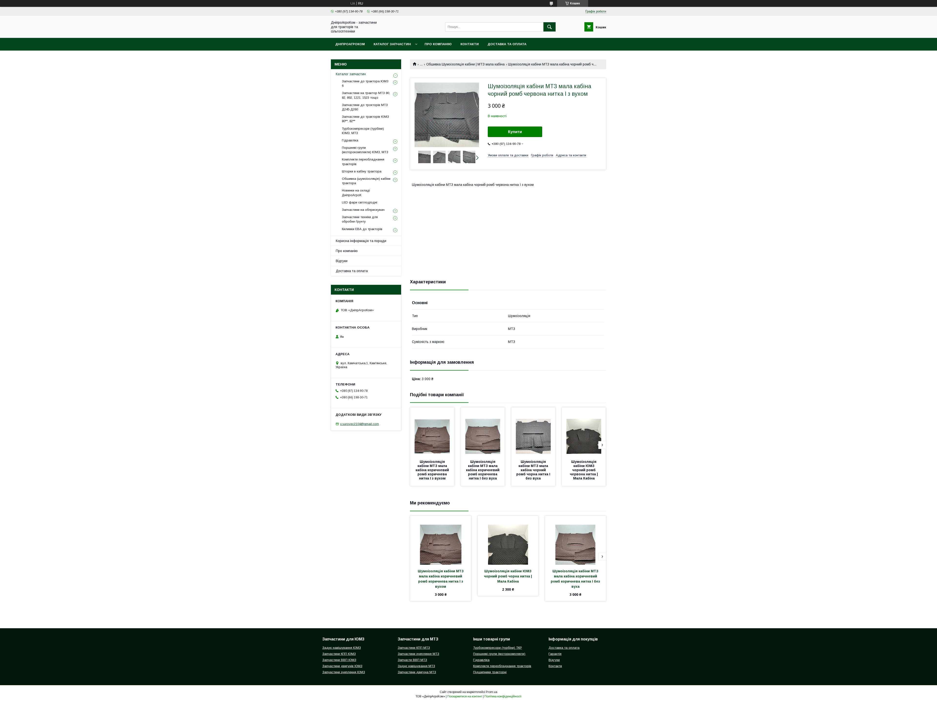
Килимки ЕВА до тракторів (362, 229)
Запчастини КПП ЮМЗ (339, 654)
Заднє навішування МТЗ (416, 666)
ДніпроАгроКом (350, 44)
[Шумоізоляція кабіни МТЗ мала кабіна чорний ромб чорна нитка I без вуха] (533, 431)
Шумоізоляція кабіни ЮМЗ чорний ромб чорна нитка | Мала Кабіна (508, 576)
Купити (515, 132)
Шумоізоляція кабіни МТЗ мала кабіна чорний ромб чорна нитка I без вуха (533, 470)
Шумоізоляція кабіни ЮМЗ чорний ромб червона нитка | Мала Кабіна (584, 470)
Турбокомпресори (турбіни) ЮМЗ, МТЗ (363, 131)
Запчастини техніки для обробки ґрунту (360, 219)
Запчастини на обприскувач (363, 210)
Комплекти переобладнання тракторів (363, 162)
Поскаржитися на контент (464, 696)
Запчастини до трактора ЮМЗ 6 (365, 83)
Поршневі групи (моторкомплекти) (499, 654)
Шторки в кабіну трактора (361, 171)
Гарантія (555, 654)
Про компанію (438, 44)
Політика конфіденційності (502, 696)
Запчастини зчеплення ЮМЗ (343, 672)
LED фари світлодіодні (359, 202)
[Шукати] (549, 27)
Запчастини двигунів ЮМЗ (342, 666)
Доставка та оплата (507, 44)
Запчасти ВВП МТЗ (412, 660)
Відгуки (341, 261)
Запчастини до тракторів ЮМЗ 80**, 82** (365, 119)
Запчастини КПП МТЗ (414, 648)
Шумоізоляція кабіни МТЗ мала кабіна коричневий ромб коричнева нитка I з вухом (433, 470)
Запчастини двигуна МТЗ (417, 672)
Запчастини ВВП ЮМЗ (339, 660)
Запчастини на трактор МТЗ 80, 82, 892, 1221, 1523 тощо (366, 95)
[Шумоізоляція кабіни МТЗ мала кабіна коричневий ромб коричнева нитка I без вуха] (483, 431)
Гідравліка (350, 140)
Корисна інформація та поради (361, 241)
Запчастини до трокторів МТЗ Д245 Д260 (365, 107)
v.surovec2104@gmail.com (359, 424)
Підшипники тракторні (490, 672)
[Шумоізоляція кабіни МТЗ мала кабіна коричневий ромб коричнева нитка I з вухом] (432, 431)
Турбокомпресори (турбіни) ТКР (497, 648)
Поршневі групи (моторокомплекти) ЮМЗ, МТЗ (365, 150)
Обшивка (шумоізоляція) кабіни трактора (366, 181)
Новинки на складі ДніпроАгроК (356, 193)
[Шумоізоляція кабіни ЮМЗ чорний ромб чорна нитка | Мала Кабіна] (508, 540)
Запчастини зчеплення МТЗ (418, 654)
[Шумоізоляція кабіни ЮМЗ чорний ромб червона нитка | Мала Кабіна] (584, 431)
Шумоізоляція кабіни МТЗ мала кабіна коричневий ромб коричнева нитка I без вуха (483, 470)
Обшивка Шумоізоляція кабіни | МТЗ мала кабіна (465, 64)
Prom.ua (491, 692)
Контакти (469, 44)
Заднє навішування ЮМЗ (341, 648)
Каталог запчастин (392, 44)
